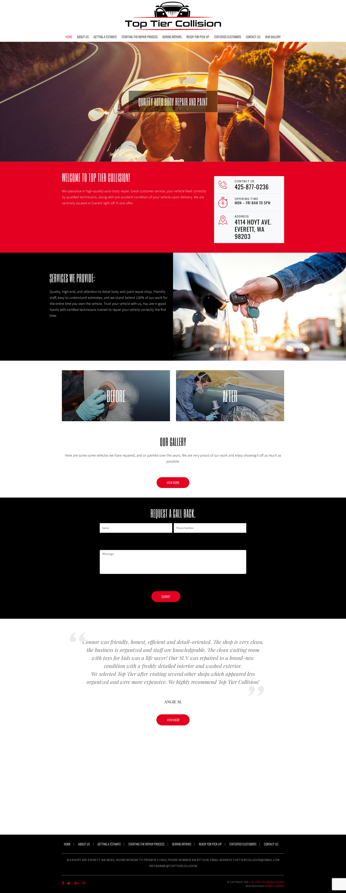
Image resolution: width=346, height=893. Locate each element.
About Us (83, 36)
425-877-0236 (252, 186)
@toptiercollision (181, 866)
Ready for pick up (197, 36)
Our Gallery (273, 36)
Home (68, 36)
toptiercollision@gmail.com (256, 860)
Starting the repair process (140, 36)
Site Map (279, 882)
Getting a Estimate (105, 36)
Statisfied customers (227, 36)
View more (173, 482)
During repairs (172, 36)
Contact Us (253, 36)
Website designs (274, 886)
